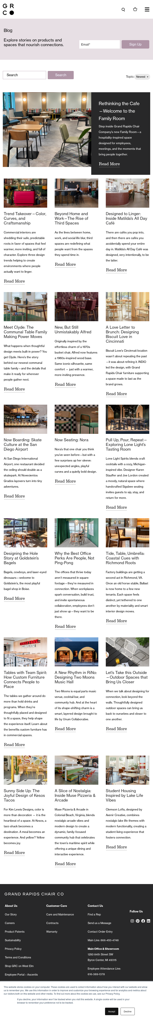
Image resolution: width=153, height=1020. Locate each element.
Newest (141, 76)
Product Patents (14, 931)
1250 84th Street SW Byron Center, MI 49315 (103, 954)
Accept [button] (111, 1011)
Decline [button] (128, 1011)
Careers (10, 923)
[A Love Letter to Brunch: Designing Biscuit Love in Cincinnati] (127, 306)
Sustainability (13, 940)
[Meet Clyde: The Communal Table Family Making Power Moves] (25, 306)
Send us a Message (99, 923)
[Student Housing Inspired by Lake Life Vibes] (127, 770)
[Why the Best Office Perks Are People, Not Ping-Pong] (76, 532)
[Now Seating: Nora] (76, 419)
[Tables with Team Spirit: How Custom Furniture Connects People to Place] (25, 651)
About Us (11, 906)
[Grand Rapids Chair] (8, 9)
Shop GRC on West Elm (19, 966)
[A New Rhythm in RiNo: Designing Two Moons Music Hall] (76, 651)
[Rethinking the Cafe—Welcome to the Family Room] (47, 133)
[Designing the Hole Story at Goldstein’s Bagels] (25, 532)
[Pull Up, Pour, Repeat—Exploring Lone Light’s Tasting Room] (127, 419)
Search (60, 75)
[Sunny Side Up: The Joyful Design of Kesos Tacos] (25, 770)
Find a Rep (94, 914)
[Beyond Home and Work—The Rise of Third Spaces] (76, 193)
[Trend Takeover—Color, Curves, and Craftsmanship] (25, 193)
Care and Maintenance (60, 914)
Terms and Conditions (18, 957)
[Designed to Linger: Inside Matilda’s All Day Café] (127, 193)
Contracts (52, 923)
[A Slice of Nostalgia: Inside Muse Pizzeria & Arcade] (76, 770)
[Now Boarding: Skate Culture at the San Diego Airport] (25, 419)
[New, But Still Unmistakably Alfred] (76, 306)
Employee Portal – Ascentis (21, 974)
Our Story (11, 914)
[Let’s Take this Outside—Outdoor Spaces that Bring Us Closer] (127, 651)
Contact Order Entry (100, 931)
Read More (109, 163)
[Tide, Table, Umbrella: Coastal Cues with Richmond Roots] (127, 532)
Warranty (51, 931)
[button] (147, 9)
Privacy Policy (13, 949)
